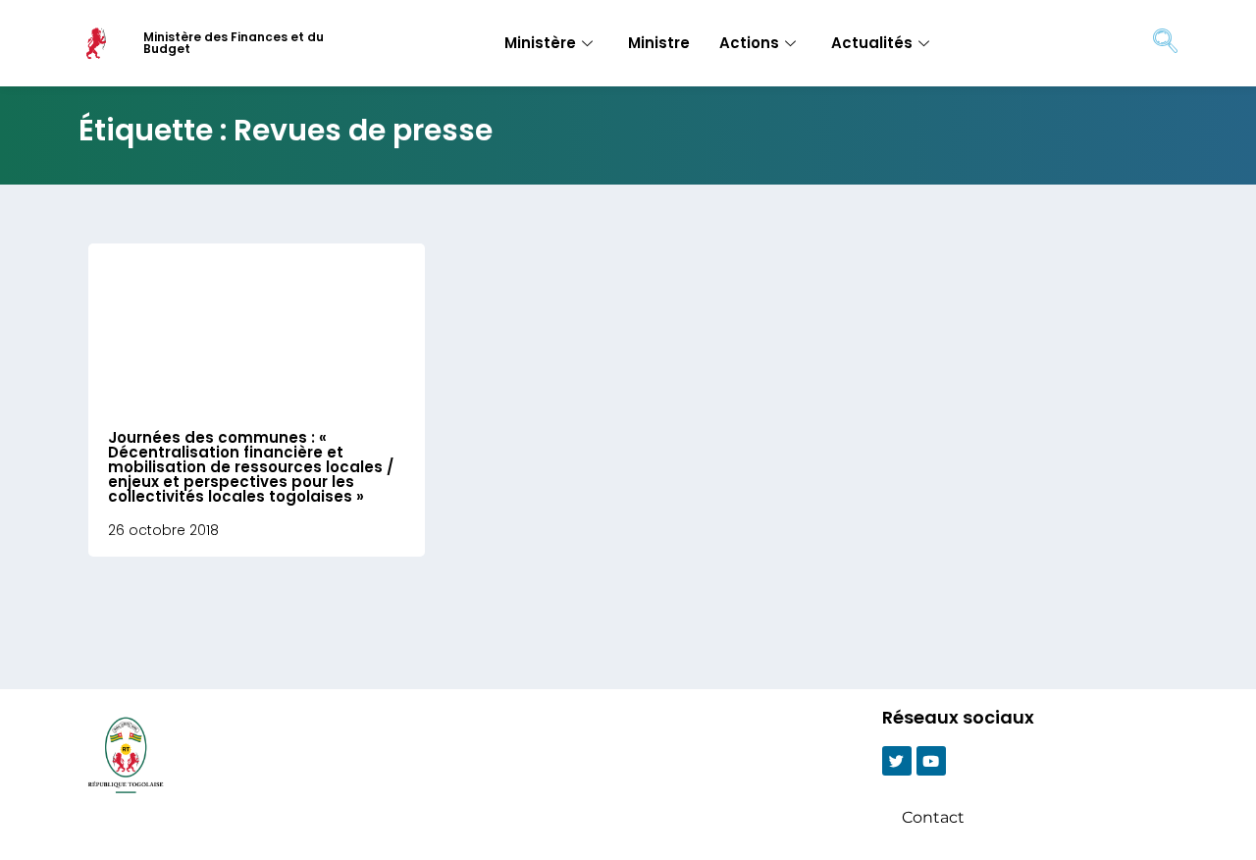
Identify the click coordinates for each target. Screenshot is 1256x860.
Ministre (659, 42)
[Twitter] (897, 761)
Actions (749, 42)
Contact (933, 817)
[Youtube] (931, 761)
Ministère (540, 42)
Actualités (872, 42)
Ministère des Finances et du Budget (233, 42)
